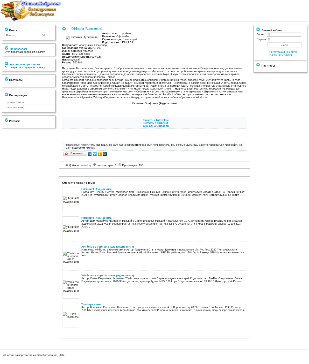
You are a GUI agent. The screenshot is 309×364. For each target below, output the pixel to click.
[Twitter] (94, 154)
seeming (86, 165)
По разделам (18, 48)
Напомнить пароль (281, 54)
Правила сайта (15, 102)
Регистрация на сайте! (283, 51)
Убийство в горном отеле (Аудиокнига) (107, 246)
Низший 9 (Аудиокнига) (96, 189)
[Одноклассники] (99, 154)
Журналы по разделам (24, 64)
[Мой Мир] (104, 154)
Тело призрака (91, 304)
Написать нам (14, 107)
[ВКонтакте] (89, 154)
